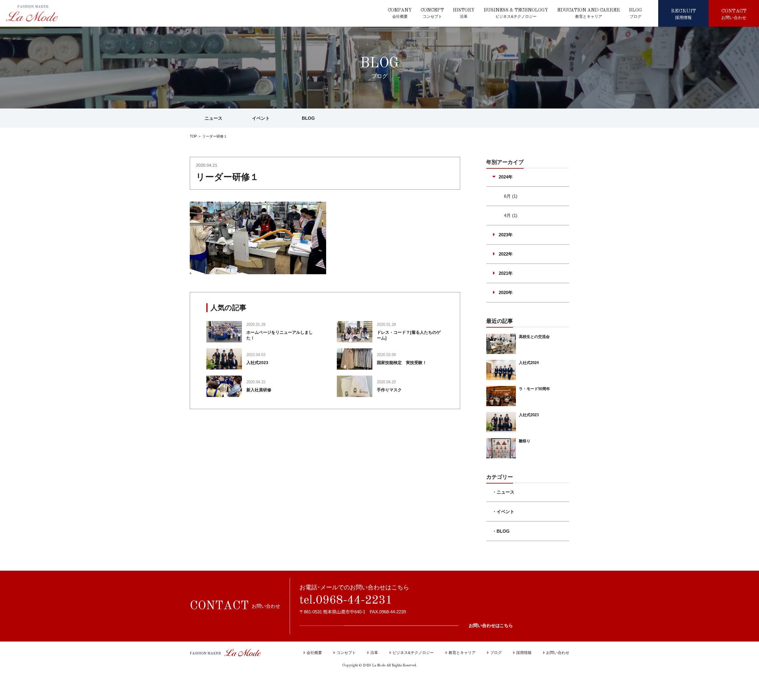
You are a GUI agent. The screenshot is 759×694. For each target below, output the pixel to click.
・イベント (503, 511)
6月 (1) (510, 196)
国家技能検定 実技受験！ (402, 362)
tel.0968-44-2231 (345, 601)
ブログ (496, 653)
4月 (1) (510, 215)
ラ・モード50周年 (534, 389)
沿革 (374, 653)
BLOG (308, 118)
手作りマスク (389, 389)
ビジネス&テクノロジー (413, 653)
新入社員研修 (258, 389)
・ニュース (503, 491)
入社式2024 (529, 362)
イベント (261, 118)
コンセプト (346, 653)
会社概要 (314, 653)
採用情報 (524, 653)
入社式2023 (257, 362)
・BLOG (501, 531)
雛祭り (524, 441)
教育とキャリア (462, 653)
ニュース (213, 118)
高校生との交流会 (534, 336)
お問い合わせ (557, 653)
